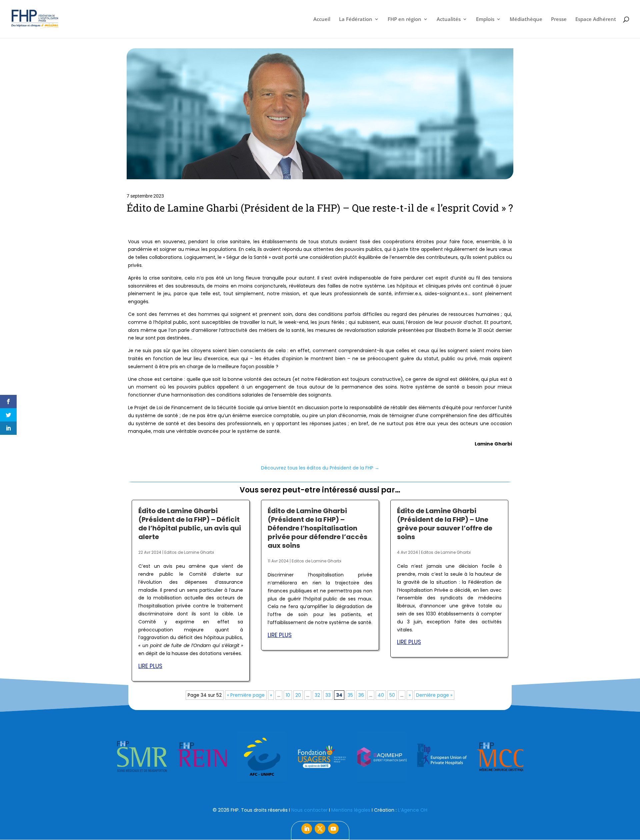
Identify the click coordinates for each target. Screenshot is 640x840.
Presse (559, 19)
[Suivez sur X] (320, 828)
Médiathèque (526, 19)
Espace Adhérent (595, 19)
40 (381, 695)
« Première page (246, 695)
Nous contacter (309, 810)
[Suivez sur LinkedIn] (306, 828)
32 (317, 695)
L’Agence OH (412, 810)
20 (298, 695)
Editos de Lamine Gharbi (189, 552)
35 (350, 695)
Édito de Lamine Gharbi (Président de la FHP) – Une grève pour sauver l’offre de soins (444, 523)
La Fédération (355, 19)
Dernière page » (434, 695)
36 (361, 695)
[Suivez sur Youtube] (333, 828)
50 (392, 695)
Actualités (449, 19)
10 (288, 695)
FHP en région (404, 19)
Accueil (321, 19)
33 (328, 695)
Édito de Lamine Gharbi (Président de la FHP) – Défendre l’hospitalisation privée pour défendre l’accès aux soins (317, 528)
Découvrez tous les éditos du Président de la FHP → (320, 467)
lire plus (150, 666)
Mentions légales (350, 810)
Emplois (485, 19)
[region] (320, 756)
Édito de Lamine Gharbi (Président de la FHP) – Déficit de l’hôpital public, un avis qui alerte (189, 523)
